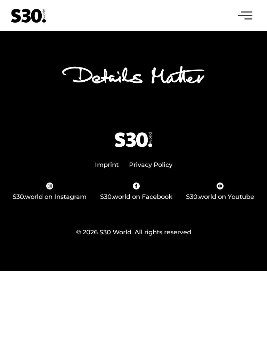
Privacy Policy (150, 165)
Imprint (107, 165)
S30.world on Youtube (220, 197)
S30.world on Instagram (50, 197)
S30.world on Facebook (136, 197)
